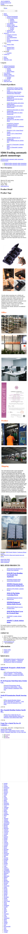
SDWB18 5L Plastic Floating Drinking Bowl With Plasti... (14, 92)
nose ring (23, 732)
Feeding (12, 19)
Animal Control (11, 25)
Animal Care (10, 30)
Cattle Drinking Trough (14, 730)
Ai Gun (19, 732)
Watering (12, 20)
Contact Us (6, 54)
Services (9, 41)
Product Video (10, 44)
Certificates (9, 36)
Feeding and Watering (12, 18)
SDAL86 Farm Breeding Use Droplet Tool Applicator (15, 574)
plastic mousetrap (5, 562)
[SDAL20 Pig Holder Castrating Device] (15, 590)
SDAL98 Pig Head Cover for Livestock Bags (15, 612)
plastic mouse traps (5, 560)
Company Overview (12, 34)
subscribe (3, 629)
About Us (6, 33)
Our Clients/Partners (12, 37)
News (5, 46)
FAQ (8, 50)
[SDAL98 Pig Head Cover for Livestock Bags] (15, 608)
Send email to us (5, 186)
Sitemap (3, 729)
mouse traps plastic (5, 559)
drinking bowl (4, 730)
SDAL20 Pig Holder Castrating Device (13, 594)
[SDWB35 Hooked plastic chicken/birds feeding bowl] (15, 581)
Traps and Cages (11, 32)
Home (5, 13)
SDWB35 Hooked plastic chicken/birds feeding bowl (15, 585)
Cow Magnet (10, 23)
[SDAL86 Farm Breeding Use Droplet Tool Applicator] (15, 570)
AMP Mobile (8, 729)
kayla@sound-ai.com (9, 641)
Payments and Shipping (12, 40)
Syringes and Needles (12, 26)
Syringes (12, 27)
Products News (10, 47)
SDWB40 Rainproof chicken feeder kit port (14, 603)
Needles (12, 29)
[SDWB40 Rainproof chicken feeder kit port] (15, 599)
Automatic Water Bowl (10, 732)
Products (6, 15)
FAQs (8, 39)
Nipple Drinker (13, 22)
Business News (10, 48)
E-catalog (9, 53)
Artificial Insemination (12, 16)
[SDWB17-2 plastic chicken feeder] (15, 617)
